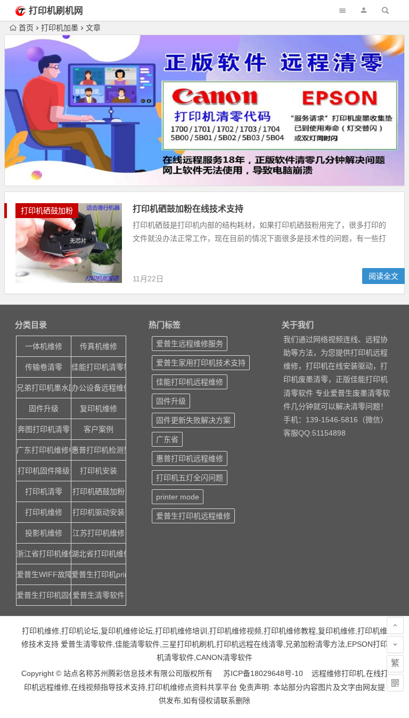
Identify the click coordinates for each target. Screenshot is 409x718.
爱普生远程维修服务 (189, 343)
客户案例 (98, 429)
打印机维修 (43, 512)
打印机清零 (43, 491)
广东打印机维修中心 (44, 450)
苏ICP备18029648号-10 (263, 673)
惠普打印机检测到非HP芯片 (98, 450)
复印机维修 (98, 408)
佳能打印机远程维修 (189, 382)
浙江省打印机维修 (44, 553)
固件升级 (44, 408)
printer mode (177, 496)
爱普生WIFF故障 (44, 574)
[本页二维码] (395, 682)
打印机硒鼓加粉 (47, 210)
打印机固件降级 (44, 470)
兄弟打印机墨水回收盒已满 (44, 387)
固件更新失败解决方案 (193, 420)
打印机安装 (98, 470)
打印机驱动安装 (98, 512)
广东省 (167, 439)
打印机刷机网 (56, 11)
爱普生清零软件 (98, 595)
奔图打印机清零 (44, 429)
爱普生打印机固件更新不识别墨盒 (44, 595)
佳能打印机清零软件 (98, 367)
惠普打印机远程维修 (189, 458)
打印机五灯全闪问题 (189, 477)
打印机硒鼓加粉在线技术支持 (188, 208)
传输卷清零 (43, 367)
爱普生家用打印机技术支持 (201, 362)
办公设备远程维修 (98, 387)
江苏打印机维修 (98, 533)
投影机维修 (43, 533)
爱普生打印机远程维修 (193, 516)
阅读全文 (383, 276)
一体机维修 (43, 346)
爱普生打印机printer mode (98, 574)
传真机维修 (98, 346)
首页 (26, 27)
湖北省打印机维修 (98, 553)
